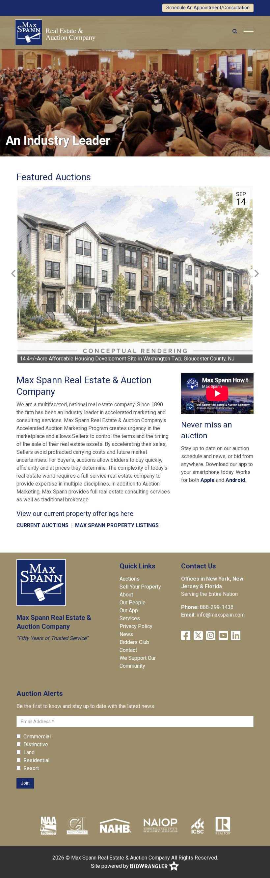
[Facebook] (185, 635)
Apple (208, 480)
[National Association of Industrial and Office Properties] (160, 825)
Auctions (130, 579)
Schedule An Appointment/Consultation (208, 7)
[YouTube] (223, 635)
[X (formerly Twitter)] (198, 635)
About (126, 594)
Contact (128, 650)
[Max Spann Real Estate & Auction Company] (55, 31)
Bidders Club (134, 642)
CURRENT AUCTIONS (42, 525)
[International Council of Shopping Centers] (197, 825)
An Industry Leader (58, 140)
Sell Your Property (140, 587)
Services (130, 618)
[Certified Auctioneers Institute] (77, 825)
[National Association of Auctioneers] (48, 825)
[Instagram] (210, 635)
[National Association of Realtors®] (223, 825)
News (126, 634)
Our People (133, 602)
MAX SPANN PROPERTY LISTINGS (117, 525)
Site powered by (110, 866)
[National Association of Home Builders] (114, 825)
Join (25, 783)
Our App (129, 610)
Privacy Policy (136, 626)
